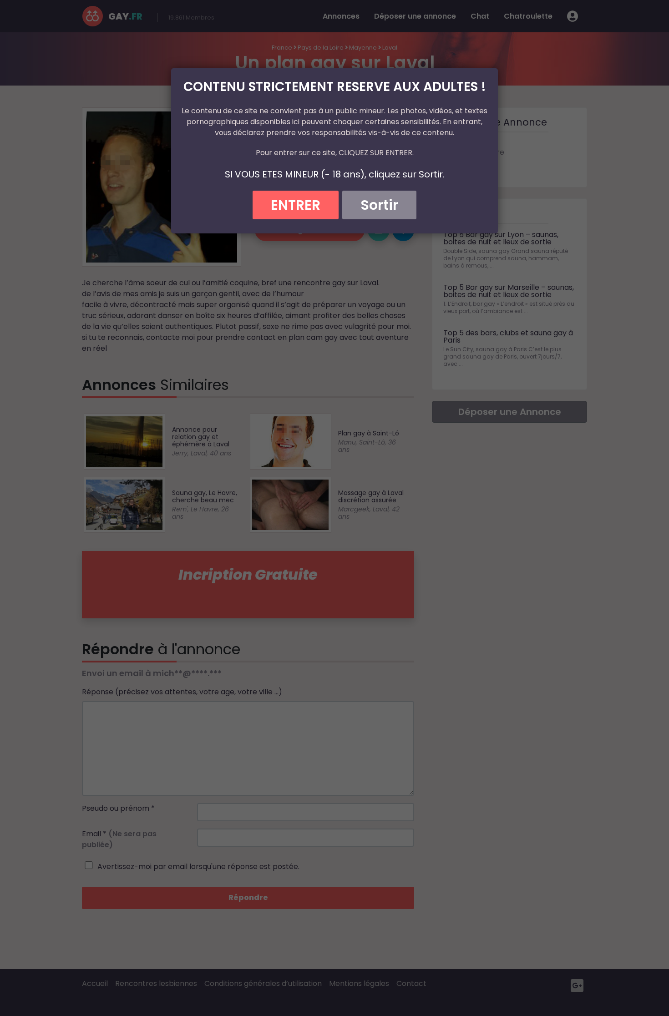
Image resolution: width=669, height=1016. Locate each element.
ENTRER (295, 205)
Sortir (379, 205)
